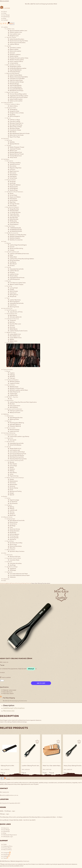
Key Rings (13, 181)
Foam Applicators (15, 405)
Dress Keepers (14, 224)
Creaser (12, 250)
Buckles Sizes (10, 226)
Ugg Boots (13, 568)
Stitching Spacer (15, 301)
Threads (8, 145)
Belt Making (13, 315)
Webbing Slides (14, 419)
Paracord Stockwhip (16, 546)
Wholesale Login (8, 836)
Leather (5, 27)
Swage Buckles (14, 209)
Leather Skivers (14, 270)
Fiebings (12, 375)
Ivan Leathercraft (15, 450)
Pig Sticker (13, 532)
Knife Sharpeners (15, 279)
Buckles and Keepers (12, 207)
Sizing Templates (15, 260)
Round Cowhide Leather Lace (18, 30)
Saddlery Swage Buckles (17, 236)
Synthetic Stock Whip (16, 543)
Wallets (12, 339)
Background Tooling (15, 491)
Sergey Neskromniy (15, 448)
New (4, 580)
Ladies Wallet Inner (15, 334)
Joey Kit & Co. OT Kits (16, 312)
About (5, 11)
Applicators (9, 400)
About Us (6, 828)
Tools (4, 241)
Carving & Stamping (9, 433)
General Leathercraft (12, 252)
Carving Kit (13, 440)
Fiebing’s (12, 378)
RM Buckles (13, 221)
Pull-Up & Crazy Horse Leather (19, 97)
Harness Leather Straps (17, 82)
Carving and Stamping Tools (18, 453)
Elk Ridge (12, 525)
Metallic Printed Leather (17, 59)
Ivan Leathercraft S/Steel (17, 452)
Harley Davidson (14, 531)
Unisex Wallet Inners (15, 337)
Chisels (12, 289)
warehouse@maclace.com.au (9, 795)
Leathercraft (13, 510)
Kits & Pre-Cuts (7, 308)
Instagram (6, 852)
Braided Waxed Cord (16, 152)
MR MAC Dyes (14, 387)
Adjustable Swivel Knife (16, 269)
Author (8, 498)
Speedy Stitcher (14, 144)
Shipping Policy (7, 846)
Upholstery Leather (15, 47)
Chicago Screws (14, 204)
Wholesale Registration (10, 835)
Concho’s (12, 169)
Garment (12, 53)
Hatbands (9, 572)
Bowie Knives (14, 522)
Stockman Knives (15, 529)
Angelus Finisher (14, 383)
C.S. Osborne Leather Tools (18, 282)
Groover (12, 246)
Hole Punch (13, 293)
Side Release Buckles (16, 417)
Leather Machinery (15, 300)
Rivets (11, 193)
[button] (41, 677)
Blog (4, 18)
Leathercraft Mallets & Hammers (19, 253)
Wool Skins (13, 131)
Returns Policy (7, 849)
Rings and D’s (14, 186)
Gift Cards (9, 555)
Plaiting (12, 508)
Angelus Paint (14, 395)
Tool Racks (13, 262)
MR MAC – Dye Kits (12, 397)
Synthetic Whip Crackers (17, 551)
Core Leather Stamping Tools (14, 460)
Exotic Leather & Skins (16, 61)
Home (1, 583)
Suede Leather (14, 56)
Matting (12, 471)
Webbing (5, 414)
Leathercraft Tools (9, 583)
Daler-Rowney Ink (15, 392)
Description (8, 705)
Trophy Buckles (14, 214)
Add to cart (41, 683)
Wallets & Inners (11, 332)
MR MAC (12, 376)
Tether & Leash (10, 428)
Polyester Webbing (15, 426)
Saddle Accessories (12, 233)
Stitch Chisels (14, 291)
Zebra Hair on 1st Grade (16, 135)
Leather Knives (14, 274)
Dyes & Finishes (8, 369)
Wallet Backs (13, 329)
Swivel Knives (10, 441)
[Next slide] (4, 778)
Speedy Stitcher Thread (17, 154)
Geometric (13, 483)
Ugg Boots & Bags (12, 567)
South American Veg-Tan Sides (19, 41)
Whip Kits (12, 548)
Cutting (8, 267)
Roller (11, 255)
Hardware (6, 159)
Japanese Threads (15, 149)
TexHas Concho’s (15, 164)
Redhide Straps (14, 84)
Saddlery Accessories (16, 240)
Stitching (6, 138)
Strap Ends (13, 296)
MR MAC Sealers (15, 381)
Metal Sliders (13, 174)
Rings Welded (14, 188)
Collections (9, 438)
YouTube (5, 856)
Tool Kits (12, 325)
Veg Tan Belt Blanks (15, 70)
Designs (12, 513)
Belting (12, 507)
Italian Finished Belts (16, 75)
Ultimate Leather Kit (16, 317)
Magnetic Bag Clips (15, 168)
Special (12, 495)
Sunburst (12, 486)
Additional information (14, 708)
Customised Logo (11, 435)
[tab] (42, 705)
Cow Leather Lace (15, 34)
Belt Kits (12, 322)
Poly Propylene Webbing (17, 422)
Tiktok (5, 858)
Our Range (6, 15)
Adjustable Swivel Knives (17, 277)
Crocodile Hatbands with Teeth (19, 573)
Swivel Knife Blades (15, 445)
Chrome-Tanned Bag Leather (18, 94)
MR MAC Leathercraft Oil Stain (19, 390)
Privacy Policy (7, 848)
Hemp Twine (13, 157)
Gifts (4, 553)
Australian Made (14, 560)
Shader (12, 479)
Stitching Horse (14, 307)
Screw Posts (13, 178)
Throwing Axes (14, 536)
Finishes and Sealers (12, 380)
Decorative (9, 161)
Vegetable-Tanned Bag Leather (19, 96)
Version (8, 447)
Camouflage (13, 465)
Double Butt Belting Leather (18, 68)
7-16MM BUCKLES (15, 228)
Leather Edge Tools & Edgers (18, 245)
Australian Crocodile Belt (17, 78)
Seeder (12, 467)
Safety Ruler (13, 257)
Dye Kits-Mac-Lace (15, 324)
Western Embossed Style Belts (19, 77)
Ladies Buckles (14, 222)
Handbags (13, 570)
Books (5, 496)
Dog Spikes (13, 176)
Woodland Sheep (15, 128)
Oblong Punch (14, 294)
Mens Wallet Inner (15, 336)
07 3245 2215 (5, 792)
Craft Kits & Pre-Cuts (12, 319)
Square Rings (14, 190)
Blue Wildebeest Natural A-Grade (19, 133)
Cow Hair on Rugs (15, 121)
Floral (11, 489)
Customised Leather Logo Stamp (19, 436)
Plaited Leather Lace (16, 32)
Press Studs (13, 198)
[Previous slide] (1, 778)
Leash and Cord (14, 431)
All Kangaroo (13, 109)
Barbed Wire (13, 484)
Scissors (12, 272)
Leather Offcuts (14, 44)
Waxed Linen (13, 150)
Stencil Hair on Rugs (16, 126)
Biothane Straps (14, 429)
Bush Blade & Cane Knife (17, 520)
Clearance (6, 579)
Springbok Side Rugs (16, 125)
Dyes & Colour (10, 385)
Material (8, 421)
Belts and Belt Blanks (12, 73)
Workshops (6, 16)
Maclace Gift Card (15, 556)
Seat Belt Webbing (15, 424)
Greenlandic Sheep (15, 130)
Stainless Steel (14, 210)
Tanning (12, 512)
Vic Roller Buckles (15, 212)
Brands (8, 281)
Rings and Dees (11, 180)
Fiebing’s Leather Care (16, 410)
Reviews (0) (8, 710)
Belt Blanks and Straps (16, 90)
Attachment (9, 416)
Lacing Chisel (14, 288)
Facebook (6, 854)
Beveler (12, 462)
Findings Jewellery (15, 162)
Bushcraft (13, 515)
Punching (9, 286)
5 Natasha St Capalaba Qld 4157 (10, 803)
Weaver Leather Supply (16, 284)
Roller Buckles (14, 219)
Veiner (11, 474)
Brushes (12, 404)
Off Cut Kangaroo (15, 116)
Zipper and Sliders (15, 197)
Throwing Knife (14, 537)
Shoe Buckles (14, 217)
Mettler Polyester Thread (17, 147)
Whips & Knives (7, 517)
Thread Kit (13, 320)
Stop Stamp (13, 472)
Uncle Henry (13, 524)
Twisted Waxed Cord (16, 156)
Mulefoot (12, 469)
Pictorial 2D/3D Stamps (17, 455)
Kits (11, 398)
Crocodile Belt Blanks (16, 89)
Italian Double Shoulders (17, 39)
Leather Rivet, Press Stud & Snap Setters (22, 258)
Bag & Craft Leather (12, 92)
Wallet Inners (13, 341)
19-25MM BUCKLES (16, 229)
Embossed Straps (15, 71)
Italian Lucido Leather (16, 101)
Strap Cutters (14, 276)
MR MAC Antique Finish (17, 388)
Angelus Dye (13, 393)
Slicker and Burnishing (16, 248)
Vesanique (26, 861)
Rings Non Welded (15, 185)
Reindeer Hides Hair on (16, 123)
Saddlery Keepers (15, 238)
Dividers (12, 265)
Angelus (12, 373)
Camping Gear (10, 519)
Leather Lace (10, 29)
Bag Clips (12, 202)
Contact (5, 20)
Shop (4, 13)
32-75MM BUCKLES (16, 231)
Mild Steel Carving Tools (17, 457)
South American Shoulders (17, 42)
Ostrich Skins (14, 106)
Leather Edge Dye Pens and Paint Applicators (23, 402)
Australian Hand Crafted (13, 558)
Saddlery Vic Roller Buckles (18, 234)
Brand (8, 371)
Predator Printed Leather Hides (19, 58)
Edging (8, 243)
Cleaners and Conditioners (14, 409)
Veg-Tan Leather (11, 37)
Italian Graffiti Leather (16, 99)
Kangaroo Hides (11, 108)
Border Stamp (14, 488)
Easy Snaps (13, 205)
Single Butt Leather (15, 66)
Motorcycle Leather (15, 51)
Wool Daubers (14, 407)
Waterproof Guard (15, 412)
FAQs (5, 844)
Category (9, 505)
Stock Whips (10, 541)
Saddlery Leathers (15, 54)
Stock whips (13, 544)
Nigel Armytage (14, 500)
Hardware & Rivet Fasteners (14, 192)
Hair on (8, 118)
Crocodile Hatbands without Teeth (20, 575)
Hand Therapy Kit (11, 310)
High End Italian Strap (16, 80)
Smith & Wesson (14, 534)
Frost (11, 527)
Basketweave (14, 481)
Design (12, 493)
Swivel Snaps (13, 200)
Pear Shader (13, 464)
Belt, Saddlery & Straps (13, 65)
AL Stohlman (13, 501)
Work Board (13, 264)
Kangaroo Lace (14, 35)
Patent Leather (14, 49)
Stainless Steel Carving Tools (18, 459)
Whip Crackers (10, 549)
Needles (12, 142)
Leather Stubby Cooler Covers (18, 331)
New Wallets (10, 343)
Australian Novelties (16, 563)
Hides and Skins (8, 102)
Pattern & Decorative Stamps (15, 477)
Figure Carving (14, 476)
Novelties (12, 114)
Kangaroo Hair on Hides (17, 113)
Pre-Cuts (12, 327)
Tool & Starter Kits (11, 313)
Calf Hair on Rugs (15, 120)
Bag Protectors (14, 171)
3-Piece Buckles (14, 216)
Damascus (13, 539)
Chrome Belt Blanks (16, 87)
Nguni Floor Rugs (15, 137)
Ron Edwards (13, 503)
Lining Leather (14, 63)
